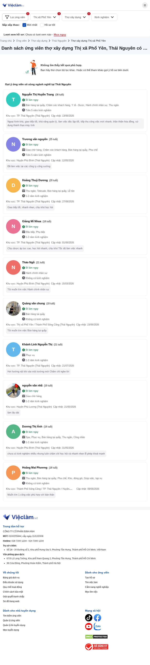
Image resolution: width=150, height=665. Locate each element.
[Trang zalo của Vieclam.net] (97, 626)
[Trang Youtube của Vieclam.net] (88, 626)
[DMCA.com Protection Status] (116, 637)
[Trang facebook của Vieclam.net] (97, 617)
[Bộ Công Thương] (116, 646)
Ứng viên (21, 40)
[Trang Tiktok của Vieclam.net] (88, 617)
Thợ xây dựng (39, 40)
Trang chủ (6, 40)
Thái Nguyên (59, 40)
